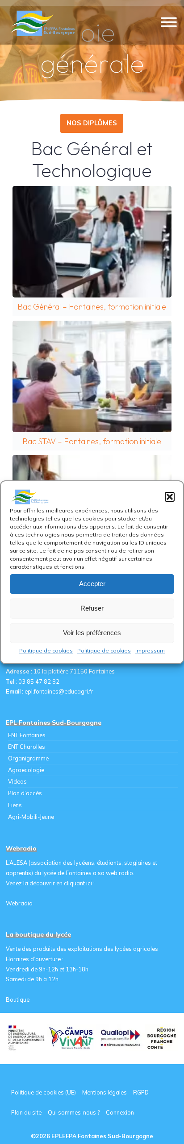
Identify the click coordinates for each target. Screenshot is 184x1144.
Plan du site (26, 1112)
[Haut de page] (149, 1109)
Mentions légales (104, 1092)
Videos (17, 781)
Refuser (92, 608)
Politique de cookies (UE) (43, 1092)
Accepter (92, 583)
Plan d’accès (25, 793)
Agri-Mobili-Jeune (31, 816)
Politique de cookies (46, 650)
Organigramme (28, 758)
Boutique (17, 999)
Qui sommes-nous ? (74, 1112)
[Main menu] (169, 22)
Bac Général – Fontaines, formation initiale (91, 241)
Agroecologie (26, 769)
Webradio (19, 903)
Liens (15, 805)
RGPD (141, 1092)
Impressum (150, 650)
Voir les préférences (92, 632)
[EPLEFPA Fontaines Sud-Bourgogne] (44, 22)
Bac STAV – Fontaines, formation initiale (91, 376)
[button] (169, 496)
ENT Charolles (26, 746)
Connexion (120, 1112)
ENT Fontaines (27, 735)
